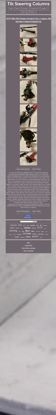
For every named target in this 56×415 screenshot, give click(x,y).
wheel (17, 228)
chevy (28, 237)
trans (20, 231)
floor (27, 231)
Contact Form (28, 245)
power (42, 231)
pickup (46, 234)
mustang (45, 225)
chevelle (41, 237)
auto (14, 234)
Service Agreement (28, 251)
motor (21, 228)
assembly (19, 234)
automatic (13, 225)
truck (34, 234)
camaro (27, 225)
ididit (32, 231)
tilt (40, 227)
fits (41, 225)
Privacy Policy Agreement (28, 248)
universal (37, 231)
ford (20, 225)
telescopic (10, 234)
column (27, 233)
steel (24, 225)
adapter (46, 231)
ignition (23, 237)
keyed (17, 237)
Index (28, 243)
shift (35, 236)
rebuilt (34, 228)
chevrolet (41, 234)
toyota (37, 225)
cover (45, 228)
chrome (27, 228)
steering (13, 230)
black (12, 228)
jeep (23, 231)
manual (32, 225)
